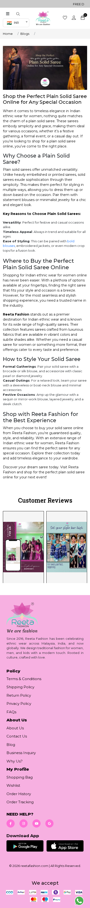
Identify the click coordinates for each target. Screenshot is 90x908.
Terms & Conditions (23, 678)
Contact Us (16, 736)
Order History (18, 794)
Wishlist (13, 785)
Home (8, 34)
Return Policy (18, 695)
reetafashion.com (34, 866)
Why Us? (14, 761)
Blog (10, 744)
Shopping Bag (19, 777)
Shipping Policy (20, 687)
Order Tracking (20, 802)
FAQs (11, 712)
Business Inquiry (21, 752)
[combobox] (16, 22)
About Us (15, 728)
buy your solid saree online (60, 428)
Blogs (24, 34)
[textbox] (14, 22)
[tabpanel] (45, 546)
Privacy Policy (18, 703)
